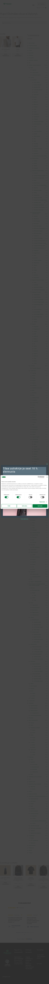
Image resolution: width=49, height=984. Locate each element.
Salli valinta (24, 505)
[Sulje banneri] (47, 477)
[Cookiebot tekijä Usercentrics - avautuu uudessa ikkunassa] (38, 477)
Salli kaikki (40, 505)
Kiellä (9, 505)
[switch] (18, 497)
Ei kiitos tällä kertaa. (24, 519)
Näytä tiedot (42, 501)
